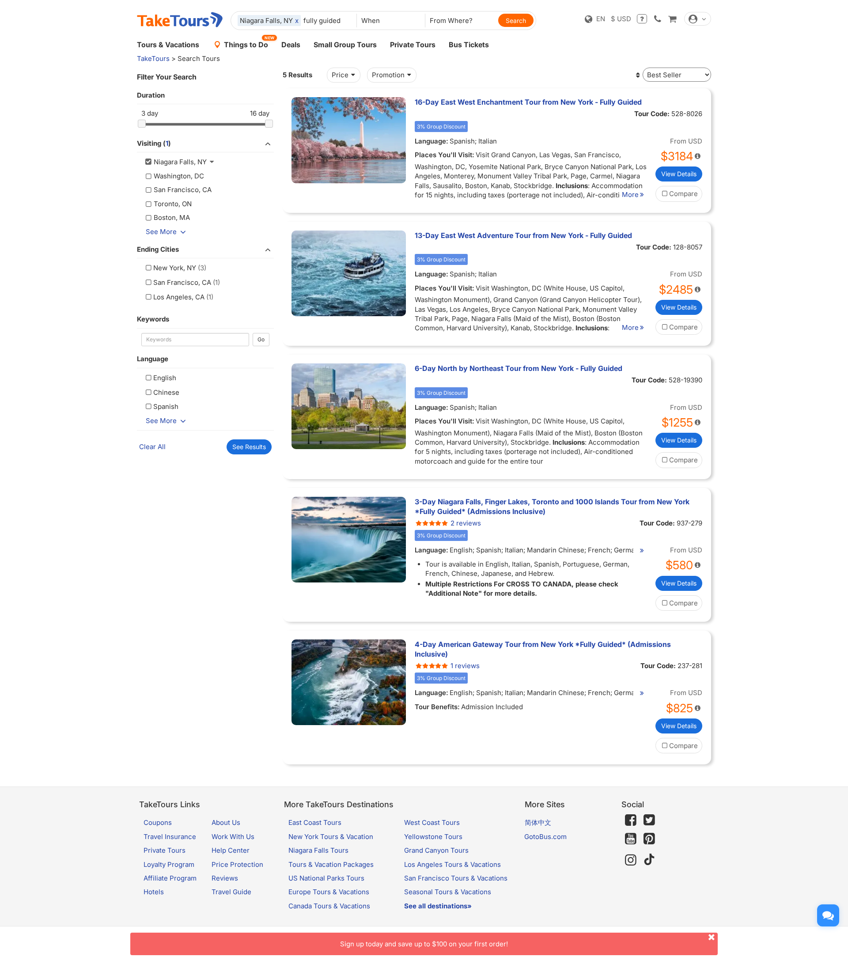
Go (261, 339)
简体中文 (538, 822)
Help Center (231, 850)
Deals (290, 44)
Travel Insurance (170, 836)
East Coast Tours (314, 822)
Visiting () (154, 143)
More (630, 194)
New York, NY (174, 268)
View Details (679, 174)
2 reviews (465, 523)
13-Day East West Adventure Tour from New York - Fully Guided (523, 235)
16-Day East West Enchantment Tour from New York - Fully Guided (528, 102)
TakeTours (153, 58)
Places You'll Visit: (444, 155)
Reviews (225, 878)
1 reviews (465, 666)
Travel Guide (231, 892)
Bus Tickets (469, 44)
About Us (226, 822)
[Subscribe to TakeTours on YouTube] (630, 839)
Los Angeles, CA (178, 297)
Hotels (154, 892)
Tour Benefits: (437, 707)
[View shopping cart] (672, 19)
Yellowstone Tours (433, 836)
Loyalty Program (169, 864)
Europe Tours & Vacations (328, 892)
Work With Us (233, 836)
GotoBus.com (545, 836)
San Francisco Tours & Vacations (455, 878)
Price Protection (237, 864)
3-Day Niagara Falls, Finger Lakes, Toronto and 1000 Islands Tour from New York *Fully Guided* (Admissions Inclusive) (552, 506)
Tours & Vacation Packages (331, 864)
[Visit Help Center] (642, 18)
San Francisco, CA (182, 282)
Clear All (152, 446)
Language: (431, 141)
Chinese (166, 392)
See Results (249, 446)
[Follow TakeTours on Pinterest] (649, 838)
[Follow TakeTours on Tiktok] (649, 860)
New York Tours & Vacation (330, 836)
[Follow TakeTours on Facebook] (630, 820)
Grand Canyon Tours (436, 850)
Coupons (158, 822)
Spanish (165, 406)
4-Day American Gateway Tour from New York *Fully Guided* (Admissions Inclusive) (543, 649)
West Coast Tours (432, 822)
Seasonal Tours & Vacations (447, 892)
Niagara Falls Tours (318, 850)
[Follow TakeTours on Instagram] (630, 860)
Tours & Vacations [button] (168, 44)
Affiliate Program (170, 878)
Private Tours (412, 44)
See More (161, 231)
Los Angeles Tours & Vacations (452, 864)
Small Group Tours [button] (345, 44)
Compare (683, 193)
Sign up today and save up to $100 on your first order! (424, 944)
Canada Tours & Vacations (329, 906)
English (164, 378)
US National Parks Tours (326, 878)
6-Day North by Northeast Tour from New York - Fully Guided (518, 368)
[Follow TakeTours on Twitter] (649, 820)
